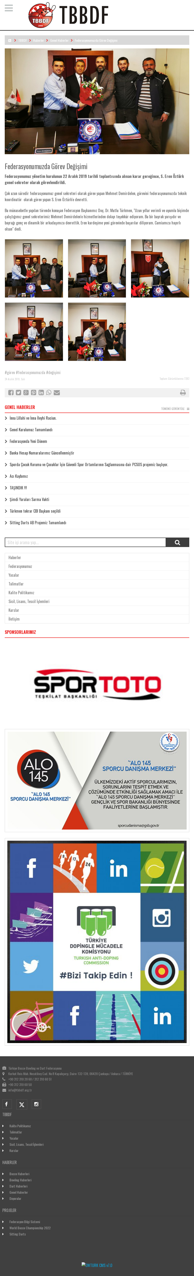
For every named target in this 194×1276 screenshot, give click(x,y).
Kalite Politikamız (21, 592)
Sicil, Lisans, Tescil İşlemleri (29, 601)
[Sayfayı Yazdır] (183, 393)
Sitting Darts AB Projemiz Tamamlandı (38, 522)
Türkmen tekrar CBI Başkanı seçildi (35, 511)
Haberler (38, 40)
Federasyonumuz (20, 566)
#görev (10, 372)
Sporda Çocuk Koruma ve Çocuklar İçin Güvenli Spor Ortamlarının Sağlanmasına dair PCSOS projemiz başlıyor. (89, 464)
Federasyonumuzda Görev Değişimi (96, 40)
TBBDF (22, 40)
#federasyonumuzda (30, 372)
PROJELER (9, 1210)
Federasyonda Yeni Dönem (28, 441)
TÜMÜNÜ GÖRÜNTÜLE (173, 409)
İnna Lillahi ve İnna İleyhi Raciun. (33, 418)
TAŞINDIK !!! (18, 488)
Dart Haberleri (18, 1185)
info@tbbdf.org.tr (20, 1089)
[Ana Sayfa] (103, 27)
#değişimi (53, 372)
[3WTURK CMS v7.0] (97, 1265)
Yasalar (14, 575)
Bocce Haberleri (19, 1173)
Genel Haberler (59, 40)
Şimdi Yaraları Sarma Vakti (29, 499)
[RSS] (9, 40)
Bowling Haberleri (20, 1179)
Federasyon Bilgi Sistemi (24, 1221)
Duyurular (15, 1198)
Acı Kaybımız (19, 476)
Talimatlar (16, 584)
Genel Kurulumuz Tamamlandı (31, 429)
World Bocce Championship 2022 (30, 1227)
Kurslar (14, 610)
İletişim (14, 619)
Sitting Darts (17, 1233)
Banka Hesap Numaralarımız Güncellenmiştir (42, 453)
